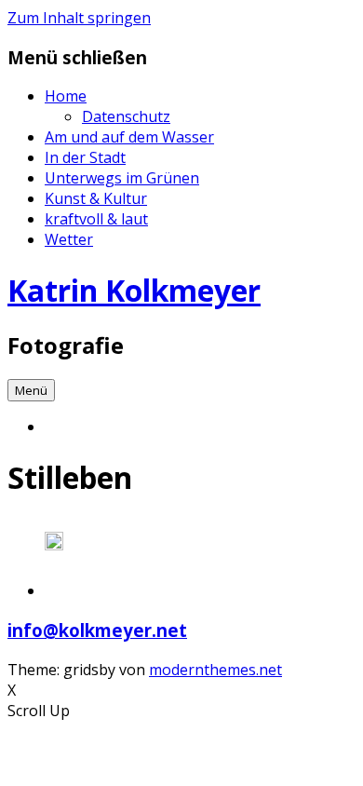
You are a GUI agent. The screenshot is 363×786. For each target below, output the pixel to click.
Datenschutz (126, 116)
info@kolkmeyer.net (97, 630)
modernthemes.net (215, 669)
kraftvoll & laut (96, 219)
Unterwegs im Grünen (122, 178)
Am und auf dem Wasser (129, 137)
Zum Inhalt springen (79, 17)
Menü (31, 390)
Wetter (69, 239)
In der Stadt (85, 157)
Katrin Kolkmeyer (134, 290)
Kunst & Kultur (96, 198)
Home (66, 96)
